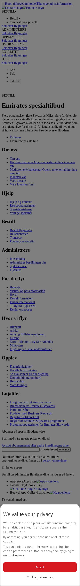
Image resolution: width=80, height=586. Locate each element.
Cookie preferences (40, 577)
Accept (40, 567)
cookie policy (17, 555)
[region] (40, 545)
